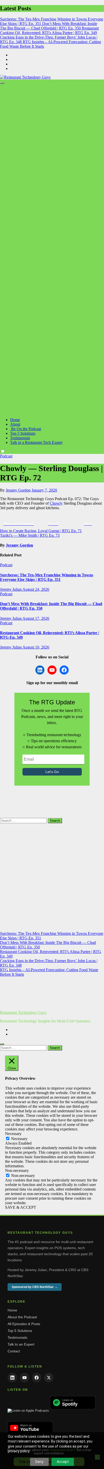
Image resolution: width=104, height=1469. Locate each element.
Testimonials (20, 438)
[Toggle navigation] (2, 83)
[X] (49, 1377)
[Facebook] (36, 1377)
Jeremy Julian (11, 589)
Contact (14, 1351)
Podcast (6, 456)
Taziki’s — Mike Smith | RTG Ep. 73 (30, 535)
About (15, 424)
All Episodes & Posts (24, 1324)
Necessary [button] (13, 1133)
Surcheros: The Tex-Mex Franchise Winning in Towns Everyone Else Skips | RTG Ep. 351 (46, 577)
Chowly (56, 503)
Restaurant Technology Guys (23, 1012)
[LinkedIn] (12, 1377)
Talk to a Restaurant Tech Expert (36, 442)
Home (15, 420)
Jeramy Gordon (18, 490)
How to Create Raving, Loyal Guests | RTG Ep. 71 (41, 531)
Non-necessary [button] (17, 1170)
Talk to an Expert (21, 1344)
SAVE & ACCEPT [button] (20, 1207)
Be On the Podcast (25, 429)
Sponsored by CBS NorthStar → (35, 1287)
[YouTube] (24, 1377)
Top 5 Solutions (22, 433)
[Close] (2, 1044)
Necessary (19, 1139)
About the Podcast (22, 1317)
